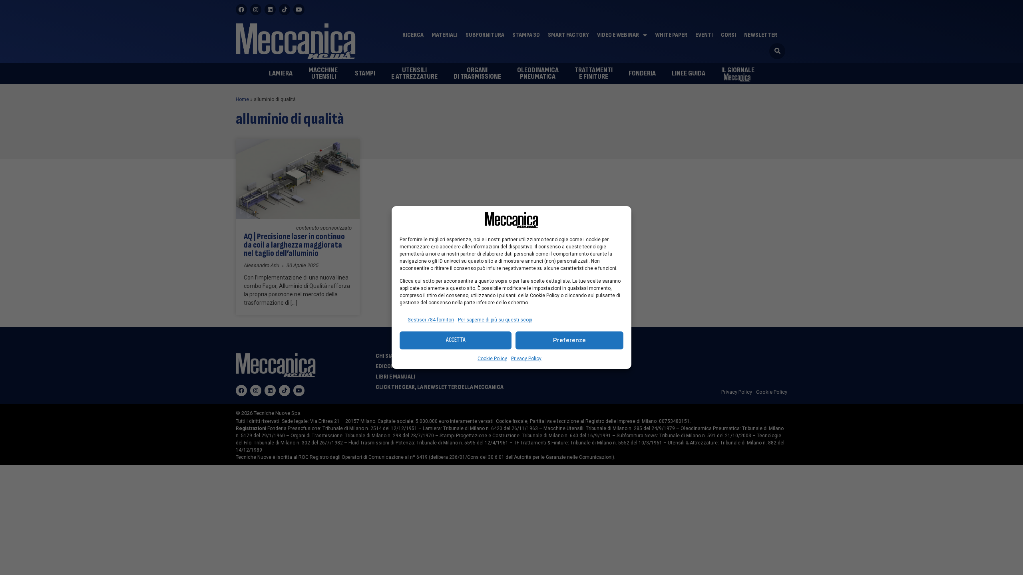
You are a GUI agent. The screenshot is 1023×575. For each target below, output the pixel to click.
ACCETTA (456, 340)
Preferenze (569, 340)
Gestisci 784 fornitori (431, 320)
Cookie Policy (492, 358)
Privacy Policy (526, 358)
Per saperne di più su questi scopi (495, 320)
